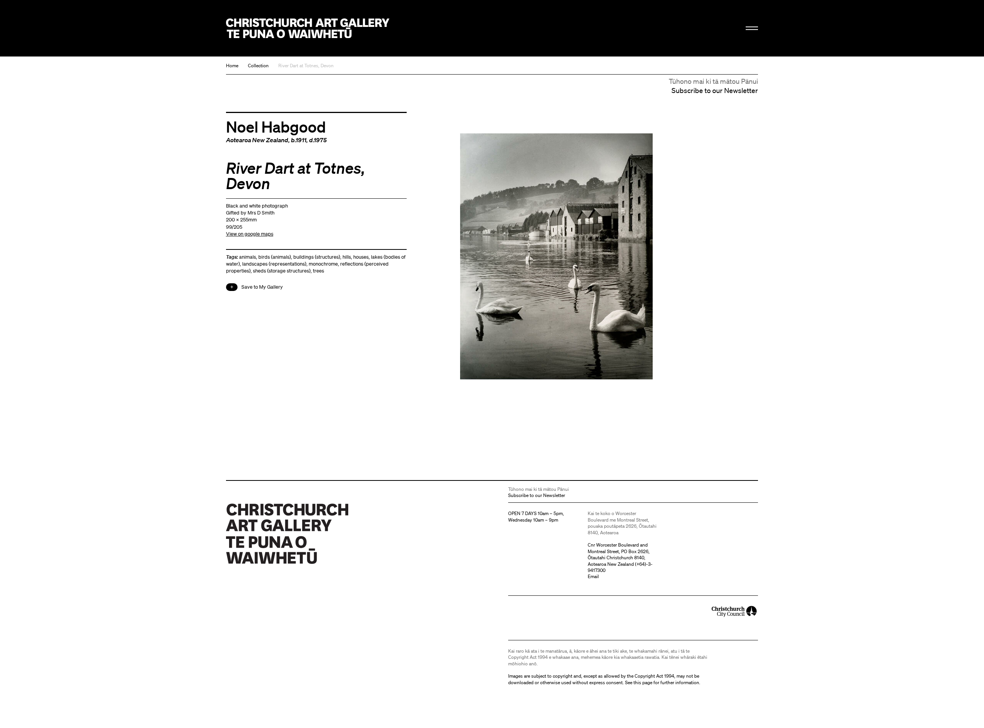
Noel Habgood (276, 126)
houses (361, 257)
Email (593, 576)
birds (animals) (274, 257)
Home (232, 65)
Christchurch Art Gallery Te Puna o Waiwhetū (307, 28)
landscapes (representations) (274, 264)
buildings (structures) (316, 257)
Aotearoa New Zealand (257, 140)
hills (346, 257)
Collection (258, 65)
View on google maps (249, 234)
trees (318, 271)
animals (247, 257)
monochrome (323, 264)
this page (642, 682)
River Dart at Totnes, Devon (306, 65)
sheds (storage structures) (282, 271)
